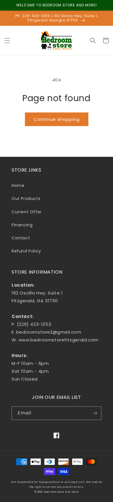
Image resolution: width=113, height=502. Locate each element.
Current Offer (27, 212)
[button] (7, 40)
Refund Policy (26, 251)
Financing (22, 225)
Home (18, 185)
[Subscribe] (94, 413)
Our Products (26, 198)
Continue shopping (57, 119)
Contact (21, 238)
